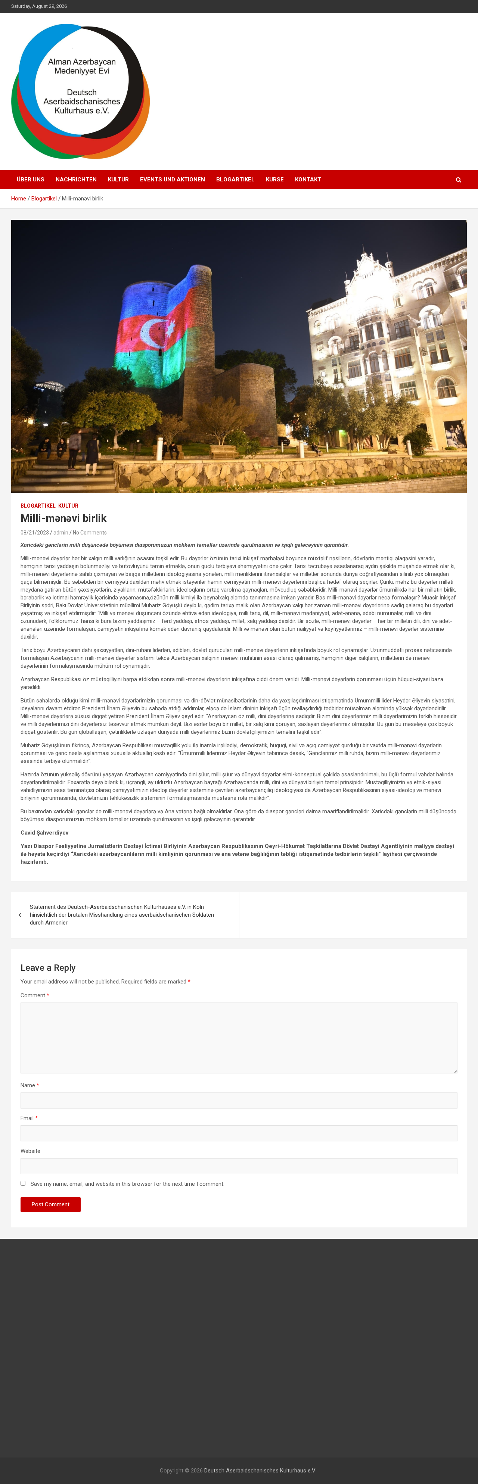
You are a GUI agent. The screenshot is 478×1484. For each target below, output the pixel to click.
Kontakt (308, 179)
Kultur (118, 179)
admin (60, 533)
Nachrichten (76, 179)
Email (29, 1118)
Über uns (30, 179)
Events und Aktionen (172, 179)
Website (30, 1151)
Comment (35, 995)
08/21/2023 (35, 533)
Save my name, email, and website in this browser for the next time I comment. (127, 1184)
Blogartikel (235, 179)
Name (30, 1085)
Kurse (275, 179)
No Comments (90, 533)
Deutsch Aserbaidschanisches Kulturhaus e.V (260, 1470)
